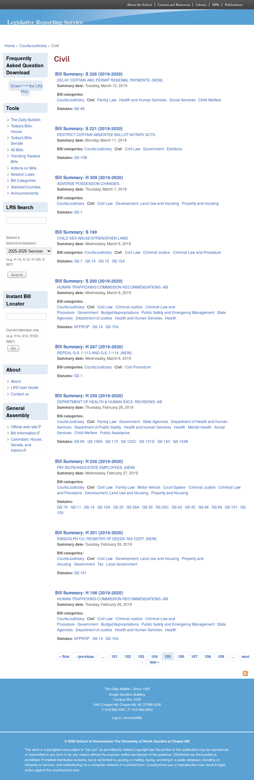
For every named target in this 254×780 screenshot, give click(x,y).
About (16, 381)
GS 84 (217, 506)
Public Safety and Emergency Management (178, 312)
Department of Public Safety (97, 427)
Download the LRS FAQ (27, 88)
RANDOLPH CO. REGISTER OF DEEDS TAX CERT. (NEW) (107, 538)
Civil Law (132, 148)
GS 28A (132, 506)
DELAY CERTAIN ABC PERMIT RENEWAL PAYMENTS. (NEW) (110, 79)
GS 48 (79, 108)
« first (64, 656)
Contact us (20, 393)
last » (155, 662)
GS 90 (79, 441)
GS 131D (147, 441)
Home (10, 45)
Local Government (121, 563)
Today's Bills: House (22, 128)
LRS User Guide (24, 387)
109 (221, 656)
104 (154, 656)
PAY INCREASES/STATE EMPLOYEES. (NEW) (96, 467)
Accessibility (133, 717)
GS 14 (90, 260)
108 (207, 656)
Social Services (182, 99)
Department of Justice (94, 317)
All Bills (17, 149)
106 (181, 656)
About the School (139, 5)
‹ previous (85, 656)
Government (153, 148)
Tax (100, 563)
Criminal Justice (156, 252)
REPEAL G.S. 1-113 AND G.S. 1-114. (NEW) (94, 352)
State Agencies (155, 421)
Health (170, 317)
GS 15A (118, 260)
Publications (233, 5)
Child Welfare (209, 99)
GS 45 (190, 506)
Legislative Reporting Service (45, 22)
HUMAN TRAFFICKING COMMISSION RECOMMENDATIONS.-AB (112, 286)
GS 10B (80, 157)
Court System (174, 487)
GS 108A (95, 441)
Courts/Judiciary (33, 45)
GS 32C (162, 506)
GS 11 (76, 506)
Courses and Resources (174, 5)
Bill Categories (23, 180)
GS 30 (147, 506)
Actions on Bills (24, 167)
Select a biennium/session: (21, 240)
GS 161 (80, 572)
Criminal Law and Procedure (197, 252)
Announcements (24, 193)
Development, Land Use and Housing (147, 203)
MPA (215, 5)
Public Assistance (115, 432)
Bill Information (25, 432)
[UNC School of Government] (55, 4)
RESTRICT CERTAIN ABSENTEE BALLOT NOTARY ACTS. (106, 134)
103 (141, 656)
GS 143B (180, 441)
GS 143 (163, 441)
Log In (116, 717)
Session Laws (22, 174)
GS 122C (128, 441)
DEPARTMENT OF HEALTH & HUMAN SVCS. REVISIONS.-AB (109, 401)
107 (194, 656)
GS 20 (118, 506)
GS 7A (62, 506)
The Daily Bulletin (26, 119)
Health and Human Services (143, 99)
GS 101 (231, 506)
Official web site (26, 426)
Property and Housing (200, 203)
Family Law (106, 99)
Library (201, 5)
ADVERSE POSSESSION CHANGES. (88, 183)
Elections (174, 148)
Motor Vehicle (149, 487)
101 (114, 656)
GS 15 (104, 260)
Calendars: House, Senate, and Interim (26, 444)
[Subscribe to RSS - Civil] (152, 674)
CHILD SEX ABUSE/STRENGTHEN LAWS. (93, 237)
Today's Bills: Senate (22, 140)
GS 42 (177, 506)
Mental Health (200, 427)
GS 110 (111, 441)
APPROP (82, 326)
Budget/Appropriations (120, 312)
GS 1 (78, 211)
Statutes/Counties (26, 186)
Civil (90, 99)
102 (128, 656)
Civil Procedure (138, 366)
